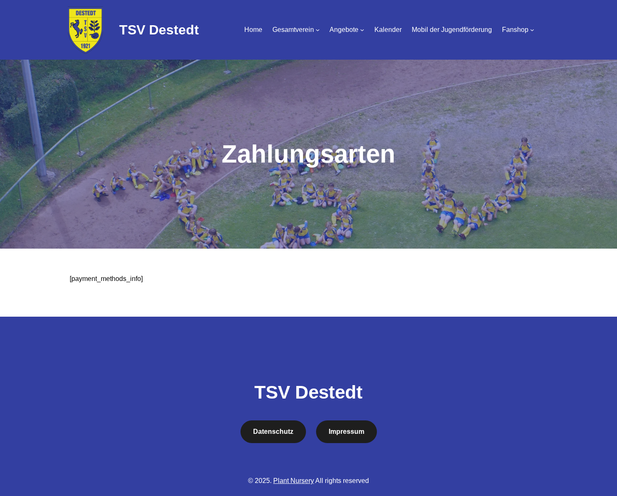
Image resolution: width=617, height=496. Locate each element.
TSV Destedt (159, 29)
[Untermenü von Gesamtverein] (318, 30)
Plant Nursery (293, 480)
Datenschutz (273, 431)
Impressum (346, 431)
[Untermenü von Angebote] (362, 30)
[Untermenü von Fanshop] (532, 30)
